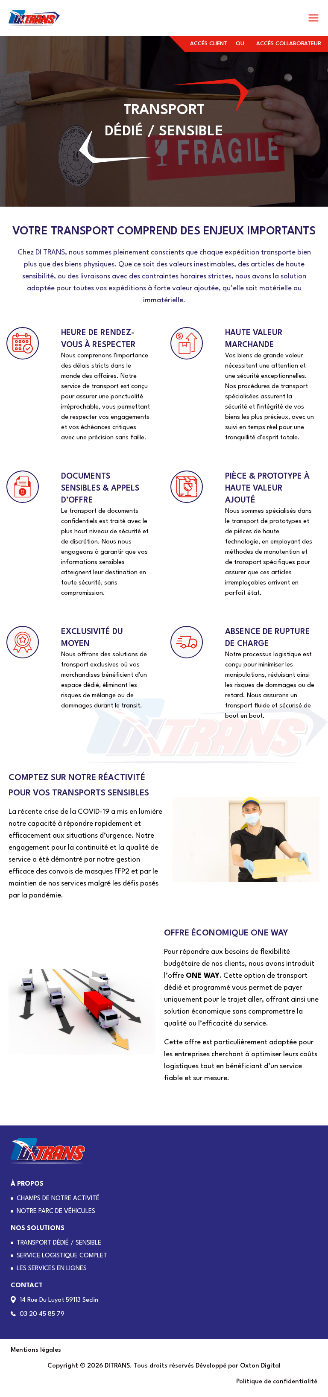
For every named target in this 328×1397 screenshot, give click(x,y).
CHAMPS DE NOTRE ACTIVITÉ (58, 1198)
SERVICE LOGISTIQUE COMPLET (62, 1256)
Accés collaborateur (288, 44)
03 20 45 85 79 (42, 1314)
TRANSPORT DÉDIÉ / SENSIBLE (59, 1243)
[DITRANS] (34, 18)
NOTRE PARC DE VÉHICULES (56, 1211)
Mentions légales (36, 1350)
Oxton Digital (260, 1366)
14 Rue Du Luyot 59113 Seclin (59, 1300)
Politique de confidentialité (276, 1382)
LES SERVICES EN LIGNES (52, 1268)
